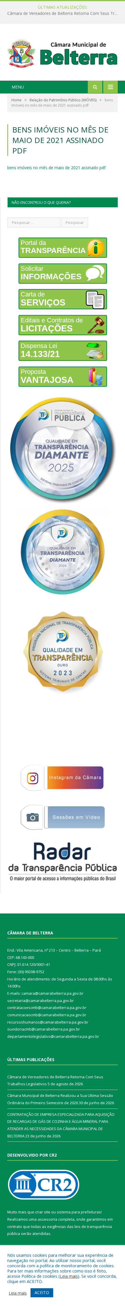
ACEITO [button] (42, 1292)
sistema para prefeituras (79, 1212)
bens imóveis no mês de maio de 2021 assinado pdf (56, 167)
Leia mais (69, 1276)
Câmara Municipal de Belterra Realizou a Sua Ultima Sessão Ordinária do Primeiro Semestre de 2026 (64, 13)
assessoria (47, 1219)
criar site (42, 1212)
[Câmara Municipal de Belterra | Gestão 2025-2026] (62, 52)
